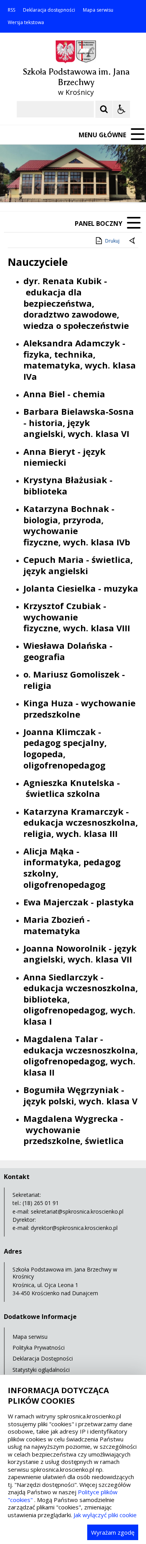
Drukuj (112, 241)
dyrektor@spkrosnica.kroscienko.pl (74, 1227)
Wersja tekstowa (26, 22)
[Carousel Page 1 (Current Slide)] (75, 187)
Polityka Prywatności (38, 1347)
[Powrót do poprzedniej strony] (132, 241)
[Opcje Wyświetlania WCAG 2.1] (121, 109)
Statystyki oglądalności (41, 1369)
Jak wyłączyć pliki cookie (105, 1515)
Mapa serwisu (98, 10)
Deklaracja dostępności (49, 10)
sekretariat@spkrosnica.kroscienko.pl (77, 1211)
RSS (11, 10)
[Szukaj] (104, 109)
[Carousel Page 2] (83, 187)
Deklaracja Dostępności (42, 1358)
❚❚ (16, 186)
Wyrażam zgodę (112, 1532)
